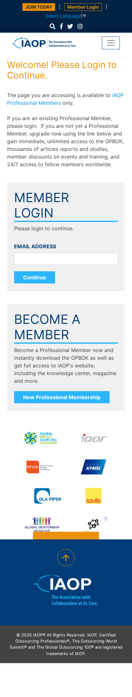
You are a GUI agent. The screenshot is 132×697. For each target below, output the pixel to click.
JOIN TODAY (38, 7)
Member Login (83, 7)
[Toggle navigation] (111, 43)
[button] (52, 26)
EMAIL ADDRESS (35, 246)
